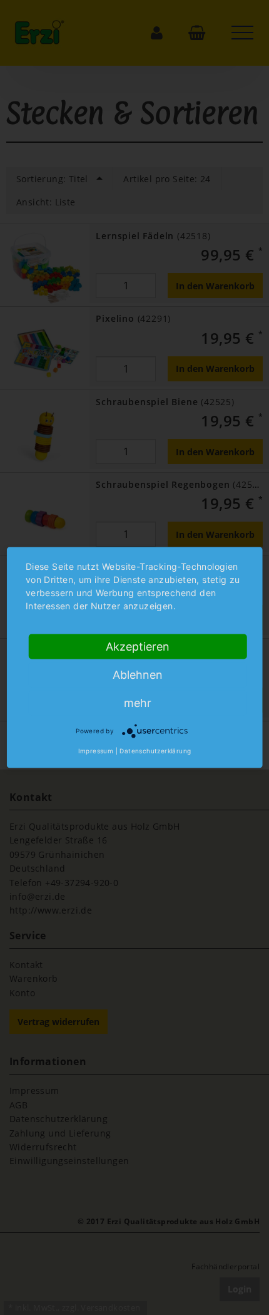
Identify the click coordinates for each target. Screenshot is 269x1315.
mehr (137, 702)
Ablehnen (138, 674)
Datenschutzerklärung (155, 751)
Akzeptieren (138, 646)
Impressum (96, 751)
